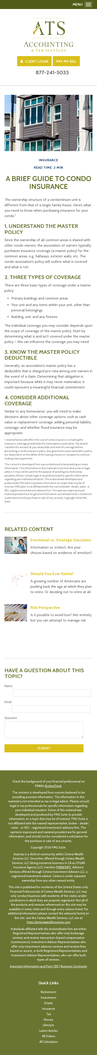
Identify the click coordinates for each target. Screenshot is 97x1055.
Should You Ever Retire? (52, 573)
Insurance (48, 1008)
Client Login (36, 61)
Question (11, 718)
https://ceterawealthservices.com (48, 922)
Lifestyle (48, 1025)
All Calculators (48, 1042)
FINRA (60, 867)
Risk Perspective (45, 607)
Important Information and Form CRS (34, 966)
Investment (48, 997)
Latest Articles (48, 1030)
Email (8, 702)
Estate (48, 1003)
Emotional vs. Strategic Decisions (60, 540)
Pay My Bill (66, 61)
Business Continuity (74, 966)
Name (8, 686)
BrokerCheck (53, 786)
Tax (48, 1014)
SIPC (68, 867)
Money (48, 1019)
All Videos (48, 1036)
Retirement (48, 992)
